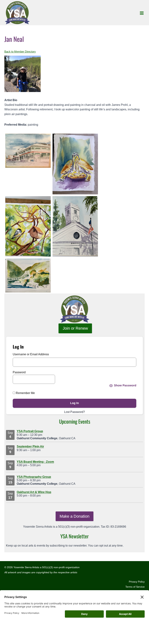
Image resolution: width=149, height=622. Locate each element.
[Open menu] (141, 13)
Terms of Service (135, 586)
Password (19, 372)
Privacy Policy (137, 581)
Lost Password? (74, 411)
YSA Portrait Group (30, 431)
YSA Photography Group (34, 476)
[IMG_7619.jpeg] (74, 309)
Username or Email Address (31, 354)
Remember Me (25, 393)
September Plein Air (30, 446)
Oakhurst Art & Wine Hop (34, 492)
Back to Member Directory (20, 51)
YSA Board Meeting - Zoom (35, 461)
